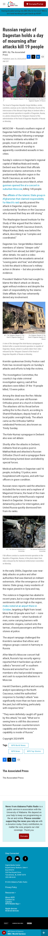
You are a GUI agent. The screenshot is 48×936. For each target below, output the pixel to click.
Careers (8, 902)
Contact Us (10, 900)
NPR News (15, 751)
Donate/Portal (36, 4)
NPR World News (18, 745)
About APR (10, 898)
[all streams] (44, 932)
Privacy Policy (11, 887)
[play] (4, 932)
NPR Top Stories (34, 751)
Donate (24, 836)
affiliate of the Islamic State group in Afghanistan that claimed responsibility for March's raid (24, 199)
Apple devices (11, 909)
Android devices (12, 911)
